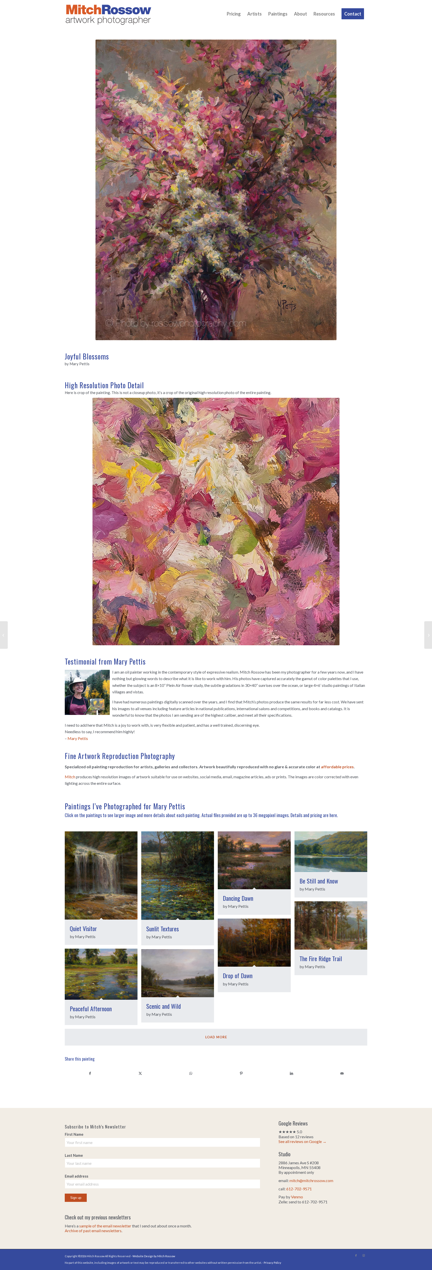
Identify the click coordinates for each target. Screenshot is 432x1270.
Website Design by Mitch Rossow (153, 1256)
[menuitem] (234, 14)
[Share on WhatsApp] (191, 1073)
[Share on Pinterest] (241, 1073)
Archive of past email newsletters (93, 1230)
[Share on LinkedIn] (291, 1073)
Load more (216, 1037)
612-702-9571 (299, 1188)
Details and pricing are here (313, 815)
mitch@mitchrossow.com (311, 1180)
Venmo (297, 1196)
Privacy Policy (272, 1262)
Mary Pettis (78, 738)
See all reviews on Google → (302, 1141)
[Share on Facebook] (90, 1073)
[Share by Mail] (342, 1073)
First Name (74, 1134)
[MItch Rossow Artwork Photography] (108, 14)
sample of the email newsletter (105, 1225)
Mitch (70, 776)
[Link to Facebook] (356, 1255)
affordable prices (337, 766)
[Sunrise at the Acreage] (428, 635)
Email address (76, 1176)
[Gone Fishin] (4, 635)
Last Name (74, 1155)
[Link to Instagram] (363, 1255)
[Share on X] (140, 1073)
